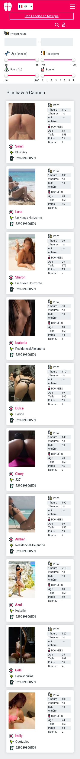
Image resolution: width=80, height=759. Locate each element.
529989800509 (26, 158)
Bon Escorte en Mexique (42, 16)
